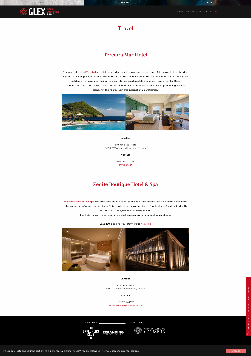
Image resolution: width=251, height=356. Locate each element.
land (42, 3)
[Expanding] (113, 333)
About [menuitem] (180, 12)
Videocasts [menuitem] (192, 12)
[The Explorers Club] (91, 333)
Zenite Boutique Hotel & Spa (79, 201)
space (209, 3)
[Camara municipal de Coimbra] (149, 331)
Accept (236, 351)
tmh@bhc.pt (125, 165)
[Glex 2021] (39, 11)
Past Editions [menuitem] (206, 12)
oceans (125, 3)
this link (147, 224)
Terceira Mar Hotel (96, 72)
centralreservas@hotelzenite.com (125, 305)
